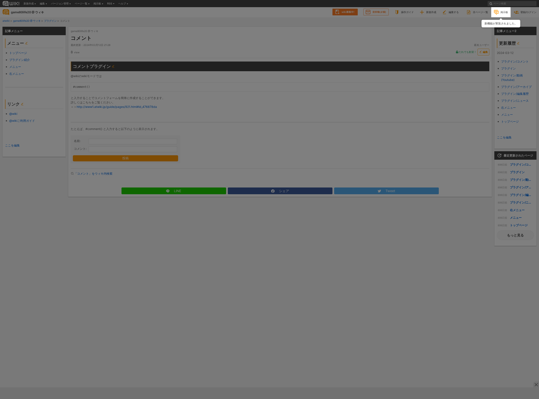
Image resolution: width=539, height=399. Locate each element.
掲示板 (504, 12)
